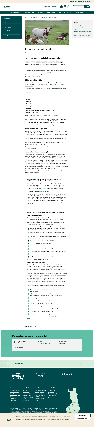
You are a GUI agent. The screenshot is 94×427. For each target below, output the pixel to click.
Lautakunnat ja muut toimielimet (40, 396)
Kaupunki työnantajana (53, 393)
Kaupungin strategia (39, 398)
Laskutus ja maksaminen (28, 393)
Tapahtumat (87, 1)
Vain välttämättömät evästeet (82, 418)
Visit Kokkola (81, 1)
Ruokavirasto (77, 25)
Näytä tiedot (18, 424)
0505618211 (42, 341)
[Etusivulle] (7, 7)
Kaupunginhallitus (39, 393)
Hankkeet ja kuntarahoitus (26, 400)
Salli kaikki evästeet (82, 415)
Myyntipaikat (6, 35)
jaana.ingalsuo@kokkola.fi (45, 343)
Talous (36, 400)
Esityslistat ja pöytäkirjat (40, 390)
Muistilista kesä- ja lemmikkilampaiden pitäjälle (82, 32)
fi (62, 7)
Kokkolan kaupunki (79, 12)
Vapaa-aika (40, 12)
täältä (48, 72)
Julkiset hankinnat (27, 395)
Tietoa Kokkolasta (52, 395)
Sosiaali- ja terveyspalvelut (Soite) (15, 394)
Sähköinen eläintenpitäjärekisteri (81, 35)
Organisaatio (51, 392)
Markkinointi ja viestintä (28, 397)
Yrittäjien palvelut (7, 22)
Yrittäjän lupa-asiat (7, 27)
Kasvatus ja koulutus (29, 12)
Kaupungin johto (51, 390)
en (69, 7)
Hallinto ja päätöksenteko (65, 12)
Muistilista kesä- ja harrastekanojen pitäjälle (82, 29)
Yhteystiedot (54, 6)
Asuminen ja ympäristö (15, 12)
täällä (28, 318)
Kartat (49, 397)
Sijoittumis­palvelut (7, 24)
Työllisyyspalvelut (14, 396)
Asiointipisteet (26, 390)
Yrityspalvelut (7, 18)
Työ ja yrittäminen (51, 12)
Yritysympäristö (6, 30)
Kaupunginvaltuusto (39, 392)
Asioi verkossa (46, 6)
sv (65, 7)
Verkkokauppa (73, 1)
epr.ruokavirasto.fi (43, 191)
